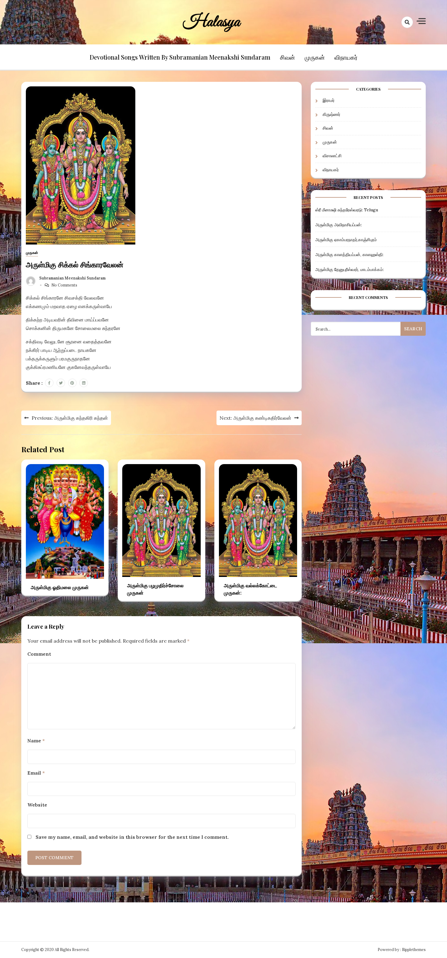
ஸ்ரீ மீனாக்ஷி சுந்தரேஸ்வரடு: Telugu (346, 210)
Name (36, 741)
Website (37, 805)
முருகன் (315, 57)
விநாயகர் (346, 57)
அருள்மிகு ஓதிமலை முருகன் (60, 587)
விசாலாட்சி (332, 156)
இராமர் (328, 100)
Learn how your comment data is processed (164, 880)
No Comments (64, 285)
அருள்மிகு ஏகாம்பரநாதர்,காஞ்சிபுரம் (346, 239)
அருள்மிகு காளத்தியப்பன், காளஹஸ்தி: (349, 254)
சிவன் (287, 57)
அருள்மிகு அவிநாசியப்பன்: (338, 224)
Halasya (211, 22)
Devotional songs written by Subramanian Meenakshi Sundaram (180, 57)
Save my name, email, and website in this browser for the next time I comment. (132, 837)
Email (36, 773)
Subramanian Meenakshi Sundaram (72, 278)
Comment (39, 654)
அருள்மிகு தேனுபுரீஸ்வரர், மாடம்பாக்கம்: (349, 269)
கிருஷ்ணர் (331, 114)
